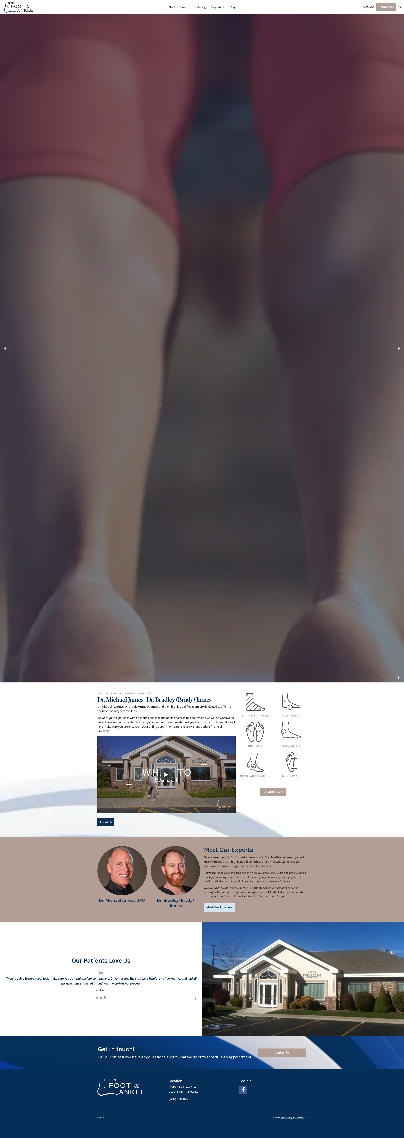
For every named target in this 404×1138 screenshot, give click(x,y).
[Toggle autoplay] (399, 1133)
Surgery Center (218, 7)
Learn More (108, 1119)
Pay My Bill (366, 7)
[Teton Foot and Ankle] (18, 7)
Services (184, 7)
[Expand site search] (400, 7)
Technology (200, 7)
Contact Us (386, 7)
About (172, 7)
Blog (232, 7)
